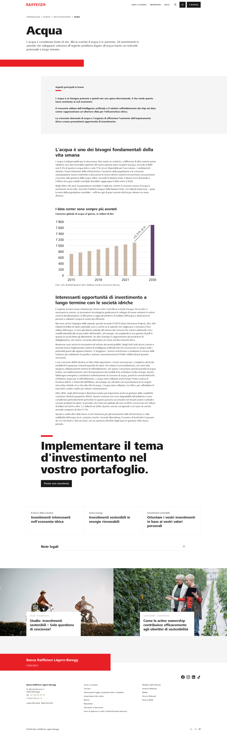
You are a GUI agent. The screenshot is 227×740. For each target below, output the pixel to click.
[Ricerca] (175, 5)
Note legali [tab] (49, 547)
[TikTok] (199, 677)
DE (191, 729)
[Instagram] (188, 677)
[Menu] (182, 5)
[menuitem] (139, 5)
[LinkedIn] (193, 677)
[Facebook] (183, 677)
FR (196, 729)
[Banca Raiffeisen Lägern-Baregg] (35, 4)
